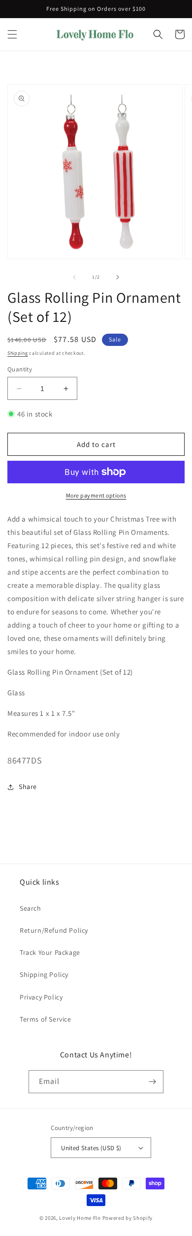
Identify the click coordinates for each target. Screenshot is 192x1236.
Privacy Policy (41, 997)
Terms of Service (45, 1019)
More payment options (96, 495)
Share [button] (28, 786)
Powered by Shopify (127, 1217)
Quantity (19, 369)
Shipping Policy (44, 974)
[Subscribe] (152, 1081)
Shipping (17, 353)
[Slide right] (117, 277)
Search (30, 908)
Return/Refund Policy (54, 930)
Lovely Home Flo (80, 1217)
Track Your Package (50, 952)
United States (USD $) (91, 1148)
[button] (12, 34)
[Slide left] (74, 277)
